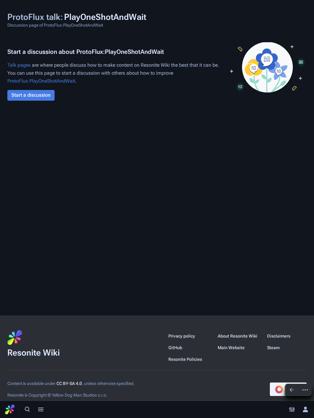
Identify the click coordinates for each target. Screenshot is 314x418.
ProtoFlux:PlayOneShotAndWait (41, 81)
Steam (273, 347)
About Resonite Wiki (237, 336)
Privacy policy (181, 336)
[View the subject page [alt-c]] (291, 390)
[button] (31, 95)
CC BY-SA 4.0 (69, 383)
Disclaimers (278, 336)
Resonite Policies (185, 359)
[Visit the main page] (10, 409)
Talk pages (19, 65)
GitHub (175, 347)
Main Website (231, 347)
